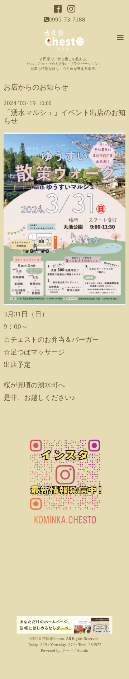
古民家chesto (53, 639)
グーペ (67, 650)
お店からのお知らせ (36, 87)
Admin (82, 650)
